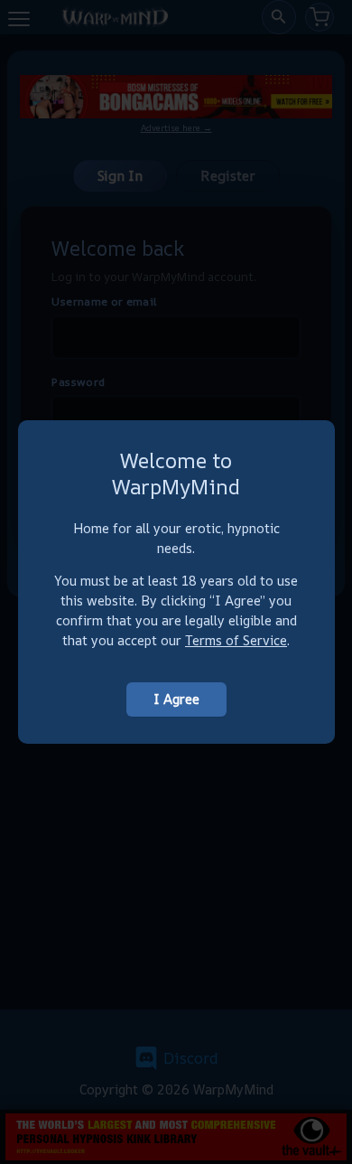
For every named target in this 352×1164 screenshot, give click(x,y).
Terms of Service (236, 640)
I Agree (176, 699)
